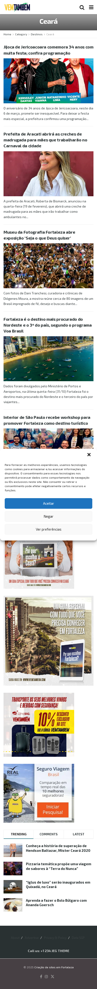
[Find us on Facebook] (41, 976)
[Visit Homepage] (17, 7)
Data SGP (78, 938)
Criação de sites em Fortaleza (54, 967)
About (15, 938)
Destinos (37, 34)
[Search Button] (82, 7)
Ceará (50, 34)
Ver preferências (48, 529)
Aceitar (48, 503)
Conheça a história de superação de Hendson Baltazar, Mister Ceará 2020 (58, 848)
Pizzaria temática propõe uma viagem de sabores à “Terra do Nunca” (58, 866)
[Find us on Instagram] (46, 976)
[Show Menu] (91, 7)
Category (21, 34)
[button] (89, 455)
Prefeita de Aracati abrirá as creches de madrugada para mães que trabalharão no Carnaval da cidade (45, 139)
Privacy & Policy (55, 938)
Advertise (32, 938)
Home (7, 34)
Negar (48, 516)
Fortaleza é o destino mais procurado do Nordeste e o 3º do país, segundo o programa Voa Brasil (48, 324)
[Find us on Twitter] (52, 976)
